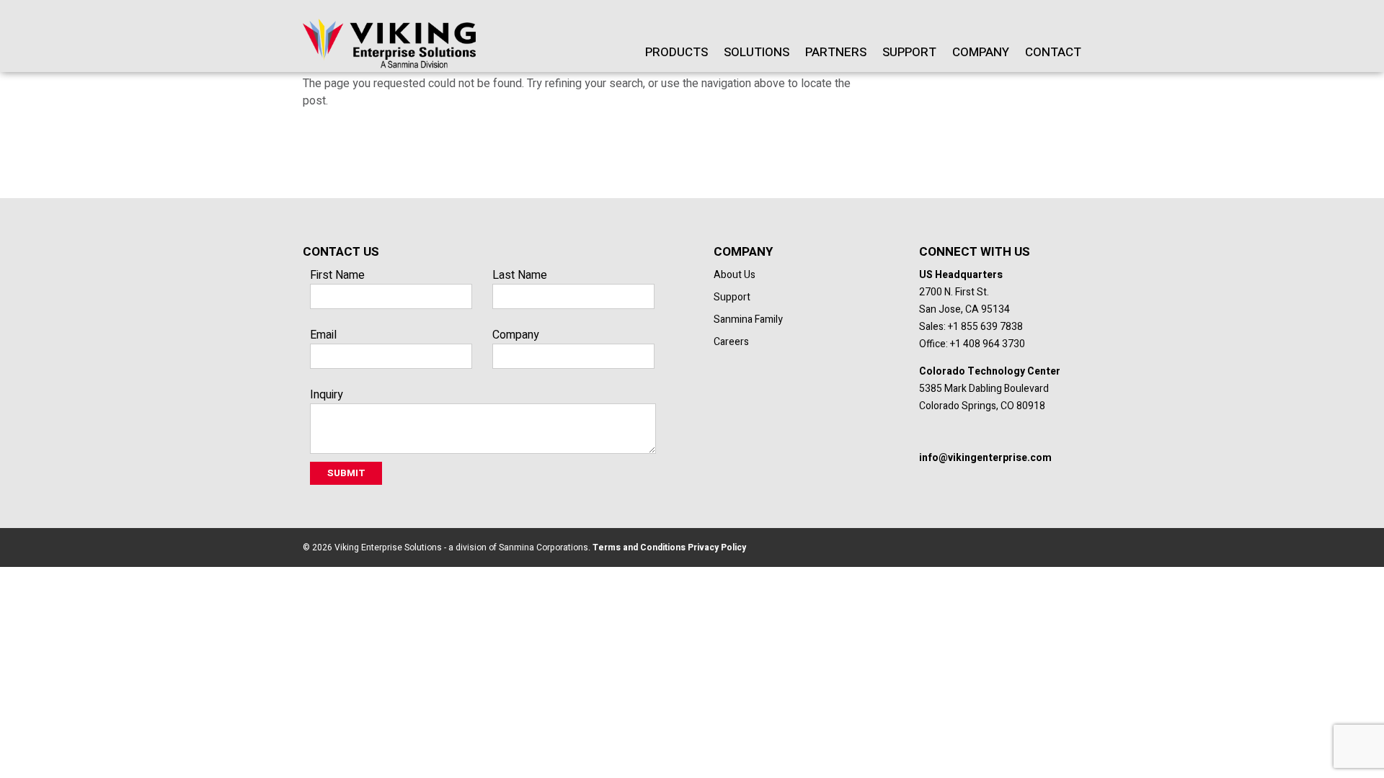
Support (909, 52)
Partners (835, 52)
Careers (731, 341)
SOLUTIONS (756, 52)
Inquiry (326, 394)
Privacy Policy (716, 547)
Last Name (519, 275)
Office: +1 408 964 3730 (972, 344)
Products (676, 52)
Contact (1053, 52)
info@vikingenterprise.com (985, 457)
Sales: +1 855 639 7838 (971, 326)
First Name (337, 275)
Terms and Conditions (638, 547)
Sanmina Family (748, 319)
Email (323, 335)
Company (980, 52)
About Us (734, 274)
